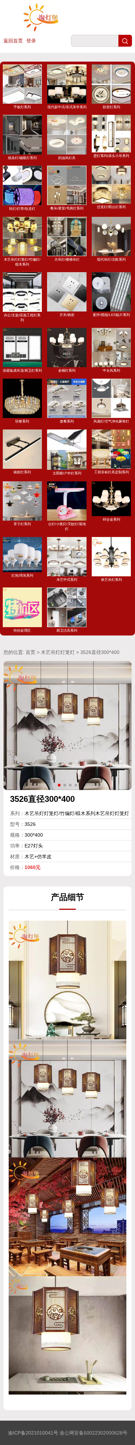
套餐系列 (67, 421)
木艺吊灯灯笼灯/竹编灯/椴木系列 (22, 262)
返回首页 (13, 41)
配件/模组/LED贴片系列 (111, 315)
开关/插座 (67, 315)
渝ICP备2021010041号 (33, 1433)
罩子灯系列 (22, 524)
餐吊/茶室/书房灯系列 (66, 208)
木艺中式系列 (66, 580)
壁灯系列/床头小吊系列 (111, 155)
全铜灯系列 (66, 370)
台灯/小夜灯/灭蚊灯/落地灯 (67, 526)
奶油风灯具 (66, 157)
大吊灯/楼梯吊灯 (67, 259)
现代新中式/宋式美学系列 (66, 107)
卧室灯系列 (111, 107)
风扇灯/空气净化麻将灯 (111, 421)
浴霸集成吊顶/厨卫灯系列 (22, 370)
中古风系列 (111, 370)
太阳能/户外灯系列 (67, 473)
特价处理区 (22, 630)
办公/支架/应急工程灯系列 (22, 317)
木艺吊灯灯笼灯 (58, 652)
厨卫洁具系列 (66, 630)
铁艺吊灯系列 (111, 580)
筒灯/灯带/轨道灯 (22, 209)
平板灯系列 (22, 107)
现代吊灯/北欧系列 (111, 259)
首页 (30, 652)
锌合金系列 (111, 519)
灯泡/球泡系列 (22, 575)
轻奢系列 (22, 421)
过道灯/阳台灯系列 (111, 207)
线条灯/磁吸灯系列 (22, 157)
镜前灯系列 (22, 472)
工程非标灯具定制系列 (111, 472)
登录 (31, 41)
